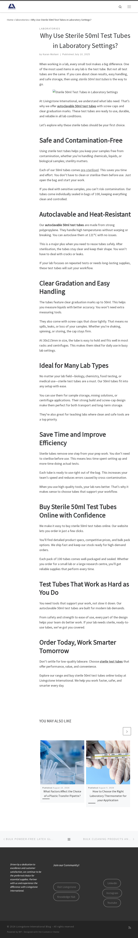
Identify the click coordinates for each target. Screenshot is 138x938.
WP (20, 932)
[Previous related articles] (118, 731)
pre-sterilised (90, 170)
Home (10, 19)
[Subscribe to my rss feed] (129, 927)
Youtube (112, 902)
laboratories (22, 19)
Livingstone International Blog (33, 926)
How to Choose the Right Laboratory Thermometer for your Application (108, 796)
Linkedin (112, 883)
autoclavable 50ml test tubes (76, 106)
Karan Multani (51, 54)
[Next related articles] (127, 731)
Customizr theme (50, 932)
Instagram (112, 893)
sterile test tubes (111, 661)
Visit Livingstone (66, 887)
